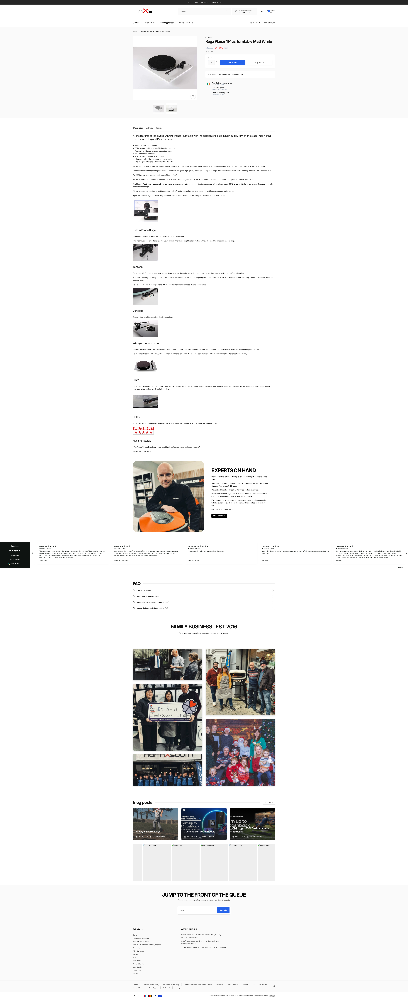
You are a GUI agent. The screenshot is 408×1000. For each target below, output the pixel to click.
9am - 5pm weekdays (223, 509)
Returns (159, 128)
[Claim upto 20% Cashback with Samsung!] (252, 824)
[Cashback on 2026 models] (204, 824)
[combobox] (204, 11)
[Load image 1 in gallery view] (158, 108)
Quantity (210, 58)
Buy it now (259, 62)
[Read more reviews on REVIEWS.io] (14, 564)
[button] (136, 23)
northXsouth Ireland (219, 995)
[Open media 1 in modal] (165, 68)
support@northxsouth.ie (217, 947)
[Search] (227, 12)
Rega (208, 37)
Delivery (149, 128)
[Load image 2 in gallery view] (171, 108)
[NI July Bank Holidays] (155, 824)
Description (138, 128)
